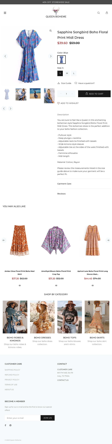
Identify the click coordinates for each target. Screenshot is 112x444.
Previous (5, 56)
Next (50, 56)
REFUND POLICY (12, 375)
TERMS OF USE (11, 385)
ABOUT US (9, 389)
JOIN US (47, 418)
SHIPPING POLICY (12, 370)
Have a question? (86, 83)
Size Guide (66, 83)
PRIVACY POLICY (12, 380)
